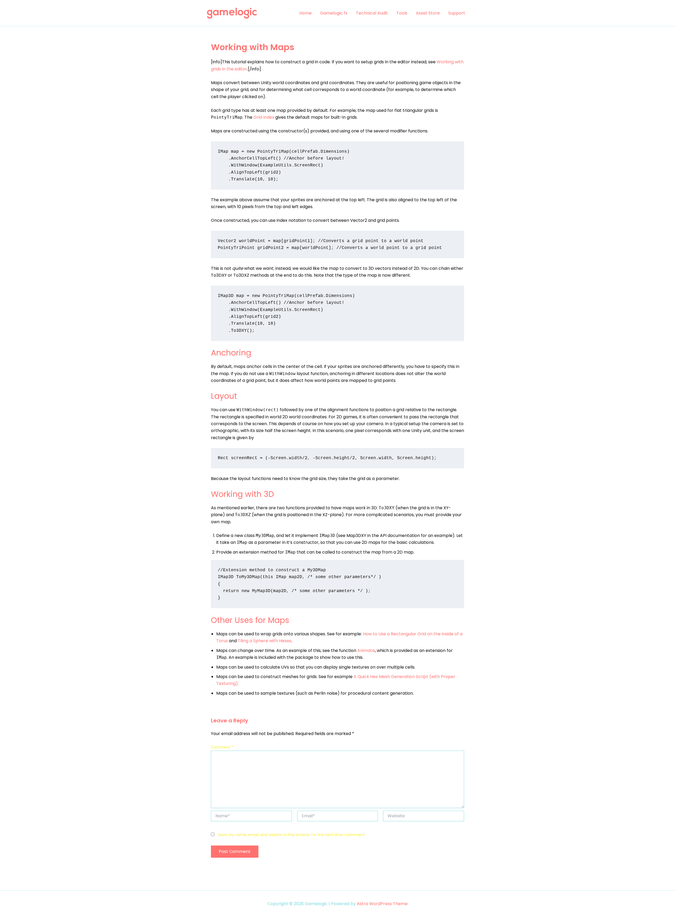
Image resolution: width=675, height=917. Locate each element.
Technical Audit (372, 13)
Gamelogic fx (334, 13)
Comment (222, 747)
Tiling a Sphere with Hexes (264, 641)
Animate (366, 650)
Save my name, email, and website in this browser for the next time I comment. (291, 834)
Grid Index (263, 117)
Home (305, 13)
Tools (401, 13)
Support (456, 13)
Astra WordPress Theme (382, 904)
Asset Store (428, 13)
